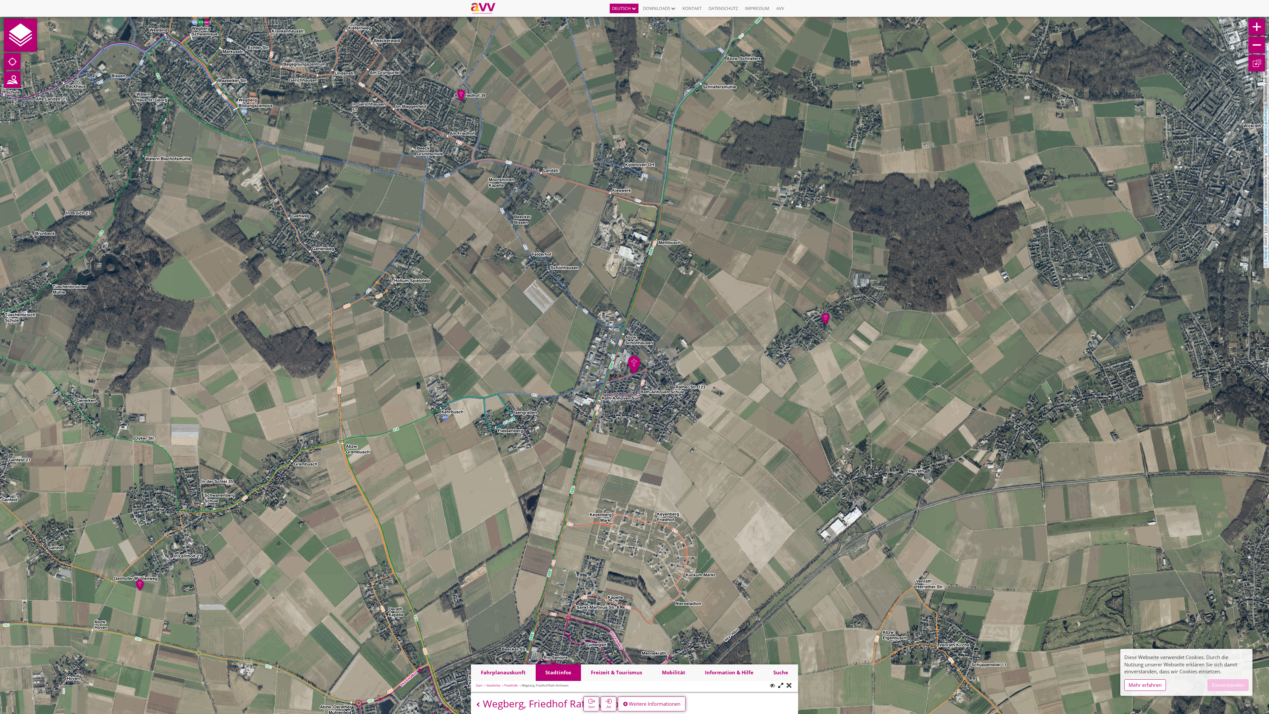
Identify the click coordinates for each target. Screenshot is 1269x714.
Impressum (757, 8)
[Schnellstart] (20, 35)
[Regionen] (12, 79)
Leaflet (1266, 50)
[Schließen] (789, 686)
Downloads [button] (657, 8)
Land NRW (1266, 215)
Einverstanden (1228, 685)
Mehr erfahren (1145, 685)
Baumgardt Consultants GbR (1266, 130)
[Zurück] (478, 704)
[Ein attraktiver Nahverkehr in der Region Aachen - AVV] (485, 8)
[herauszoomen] (1257, 45)
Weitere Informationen (654, 703)
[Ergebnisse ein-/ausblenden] (772, 685)
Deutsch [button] (622, 8)
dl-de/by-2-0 (1266, 256)
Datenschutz (723, 8)
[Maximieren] (780, 686)
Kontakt (692, 8)
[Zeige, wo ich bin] (12, 61)
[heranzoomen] (1257, 27)
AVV (780, 8)
